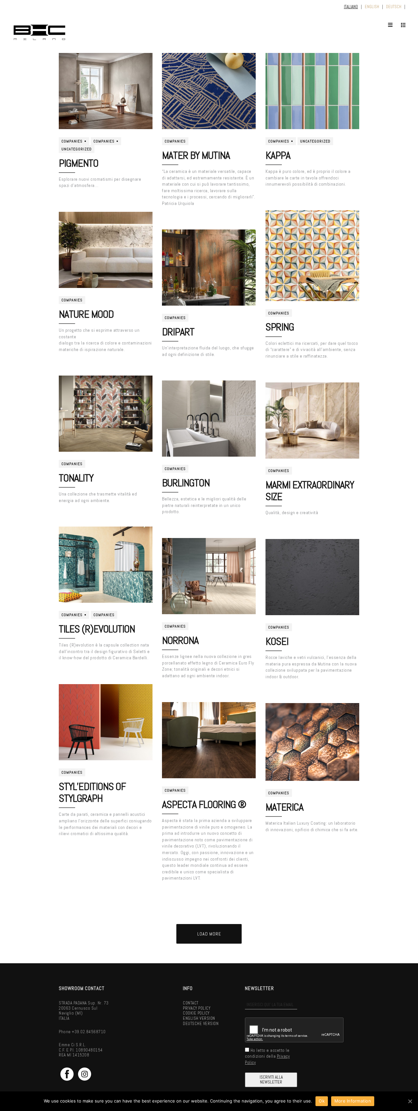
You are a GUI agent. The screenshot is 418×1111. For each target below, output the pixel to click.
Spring (279, 326)
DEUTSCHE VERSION (200, 1023)
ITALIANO (351, 6)
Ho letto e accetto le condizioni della (267, 1056)
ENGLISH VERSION (199, 1018)
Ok (322, 1100)
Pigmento (78, 163)
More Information (352, 1100)
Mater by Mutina (196, 155)
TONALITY (76, 477)
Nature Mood (86, 314)
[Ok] (410, 1101)
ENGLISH (372, 6)
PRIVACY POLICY (196, 1008)
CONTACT (191, 1003)
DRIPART (178, 331)
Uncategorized (76, 149)
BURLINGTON (186, 482)
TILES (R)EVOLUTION (97, 628)
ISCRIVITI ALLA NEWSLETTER (271, 1079)
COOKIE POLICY (196, 1013)
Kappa (277, 155)
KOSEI (276, 641)
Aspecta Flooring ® (204, 804)
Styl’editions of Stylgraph (92, 792)
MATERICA (284, 807)
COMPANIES (72, 141)
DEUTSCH (393, 6)
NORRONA (180, 640)
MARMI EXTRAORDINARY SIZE (309, 490)
